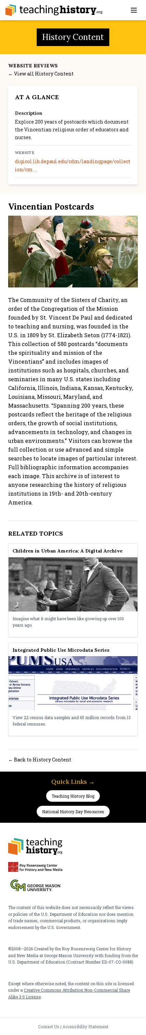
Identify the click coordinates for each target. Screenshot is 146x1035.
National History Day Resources (73, 811)
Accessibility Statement (85, 1026)
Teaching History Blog (73, 796)
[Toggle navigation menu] (134, 10)
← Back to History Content (39, 759)
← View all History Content (41, 73)
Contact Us (48, 1026)
